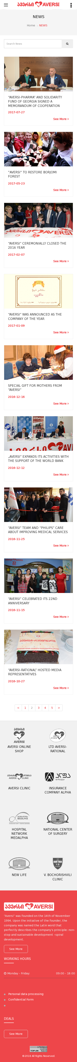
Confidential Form (21, 999)
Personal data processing (25, 994)
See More (60, 119)
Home (31, 25)
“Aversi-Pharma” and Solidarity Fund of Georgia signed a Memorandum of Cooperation (35, 102)
